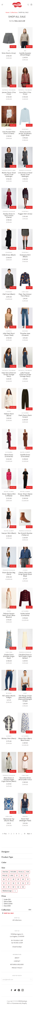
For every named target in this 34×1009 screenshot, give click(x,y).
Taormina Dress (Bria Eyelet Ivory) (25, 779)
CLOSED (25, 570)
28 (13, 879)
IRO (9, 50)
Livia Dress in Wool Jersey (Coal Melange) (25, 174)
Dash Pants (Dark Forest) (25, 416)
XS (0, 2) (21, 872)
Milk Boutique (22, 1001)
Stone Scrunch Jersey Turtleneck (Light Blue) (25, 133)
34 (13, 883)
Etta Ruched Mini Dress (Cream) (9, 133)
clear (30, 909)
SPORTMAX (25, 129)
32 (3, 883)
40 (13, 887)
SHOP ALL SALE (9, 913)
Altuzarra (25, 413)
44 (23, 887)
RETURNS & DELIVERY (17, 964)
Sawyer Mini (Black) (9, 533)
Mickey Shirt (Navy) (9, 739)
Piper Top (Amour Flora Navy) (25, 295)
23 (16, 875)
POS (8, 1003)
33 (8, 883)
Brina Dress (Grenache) (9, 455)
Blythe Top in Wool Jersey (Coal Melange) (9, 174)
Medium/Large (7, 891)
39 (8, 887)
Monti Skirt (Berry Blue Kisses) (25, 739)
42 (18, 887)
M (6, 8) (5, 875)
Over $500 (7, 906)
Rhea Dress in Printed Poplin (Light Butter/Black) (8, 779)
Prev (5, 834)
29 (18, 879)
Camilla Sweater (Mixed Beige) (25, 54)
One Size (5, 872)
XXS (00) (13, 872)
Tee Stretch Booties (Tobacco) (25, 534)
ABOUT (17, 958)
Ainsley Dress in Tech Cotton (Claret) (9, 215)
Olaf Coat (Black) (9, 294)
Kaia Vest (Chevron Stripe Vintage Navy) (9, 374)
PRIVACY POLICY (17, 968)
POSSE (9, 411)
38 (4, 887)
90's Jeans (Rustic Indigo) (8, 697)
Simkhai (25, 816)
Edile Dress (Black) (9, 255)
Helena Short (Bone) (9, 415)
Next (28, 834)
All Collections (17, 920)
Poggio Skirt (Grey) (25, 214)
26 (4, 879)
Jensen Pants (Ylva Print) (9, 93)
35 (18, 883)
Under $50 (7, 899)
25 (26, 875)
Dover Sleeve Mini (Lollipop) (9, 495)
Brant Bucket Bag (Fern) (8, 573)
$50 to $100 (8, 902)
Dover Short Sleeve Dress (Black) (25, 495)
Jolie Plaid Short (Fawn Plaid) (9, 334)
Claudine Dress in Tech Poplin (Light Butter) (25, 656)
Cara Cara (25, 292)
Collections (13, 12)
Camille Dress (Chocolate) (25, 455)
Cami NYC (9, 331)
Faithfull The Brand (9, 90)
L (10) (11, 875)
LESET (25, 693)
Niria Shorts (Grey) (9, 53)
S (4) (27, 872)
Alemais (9, 129)
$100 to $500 (8, 904)
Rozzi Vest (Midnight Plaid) (25, 820)
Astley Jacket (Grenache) (25, 614)
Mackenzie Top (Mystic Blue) (8, 820)
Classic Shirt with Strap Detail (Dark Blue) (25, 574)
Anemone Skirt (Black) (25, 256)
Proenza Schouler (25, 170)
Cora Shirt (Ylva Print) (25, 93)
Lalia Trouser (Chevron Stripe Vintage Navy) (25, 374)
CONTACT (17, 961)
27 (8, 879)
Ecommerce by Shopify (20, 1003)
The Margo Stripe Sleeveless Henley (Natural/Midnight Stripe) (25, 698)
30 (23, 879)
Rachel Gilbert (25, 452)
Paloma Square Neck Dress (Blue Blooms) (9, 615)
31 (27, 879)
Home (7, 12)
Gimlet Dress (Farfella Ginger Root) (9, 656)
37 (27, 883)
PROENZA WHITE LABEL (9, 170)
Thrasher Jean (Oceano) (25, 334)
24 (21, 875)
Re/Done (25, 331)
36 (23, 883)
